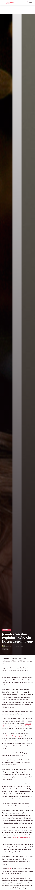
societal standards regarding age (12, 736)
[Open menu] (3, 2)
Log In (30, 2)
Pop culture (6, 629)
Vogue (29, 668)
